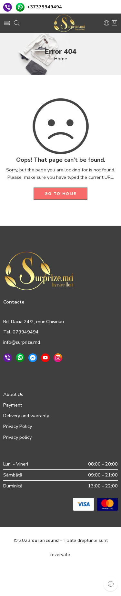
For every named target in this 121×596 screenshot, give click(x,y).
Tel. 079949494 (21, 332)
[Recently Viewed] (110, 584)
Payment (12, 405)
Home (60, 58)
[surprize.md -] (69, 23)
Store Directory (66, 582)
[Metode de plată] (95, 504)
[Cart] (114, 23)
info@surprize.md (21, 342)
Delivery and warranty (26, 415)
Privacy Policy (17, 426)
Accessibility (31, 582)
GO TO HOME (60, 193)
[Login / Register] (106, 23)
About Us (13, 394)
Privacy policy (17, 437)
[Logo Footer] (39, 270)
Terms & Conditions (82, 568)
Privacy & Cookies (36, 568)
